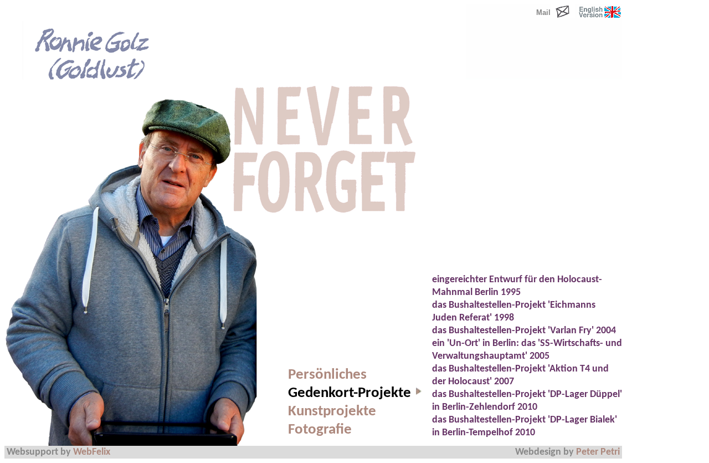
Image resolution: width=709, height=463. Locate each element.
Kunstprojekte (332, 411)
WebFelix (91, 452)
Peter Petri (598, 452)
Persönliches (327, 375)
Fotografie (320, 430)
